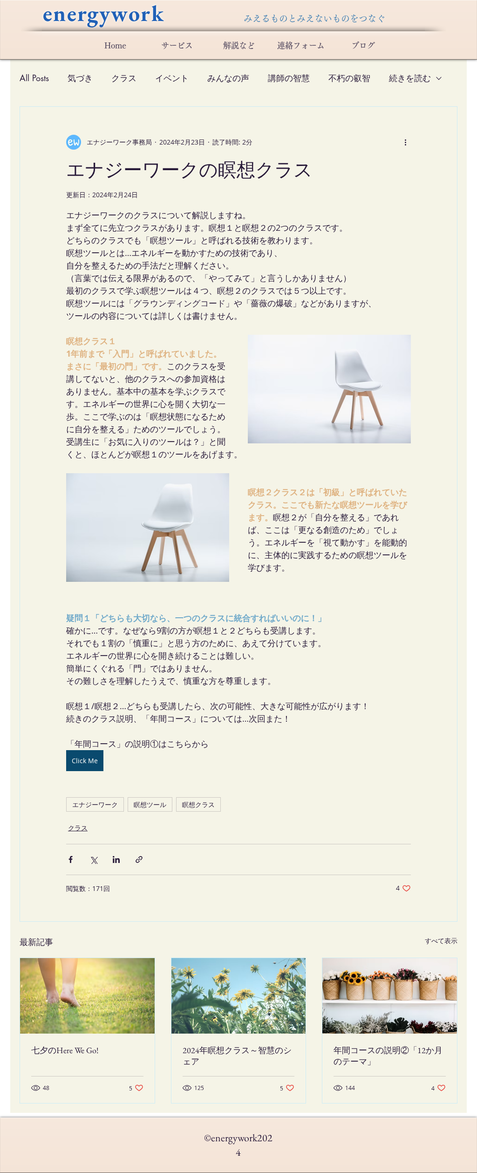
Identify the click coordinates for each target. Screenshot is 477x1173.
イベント (172, 77)
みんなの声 (228, 77)
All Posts (34, 77)
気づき (80, 77)
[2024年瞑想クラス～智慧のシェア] (238, 996)
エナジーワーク (95, 804)
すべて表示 (441, 940)
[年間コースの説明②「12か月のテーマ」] (389, 996)
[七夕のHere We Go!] (87, 996)
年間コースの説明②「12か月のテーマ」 (388, 1056)
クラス (123, 77)
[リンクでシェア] (139, 859)
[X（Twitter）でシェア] (93, 859)
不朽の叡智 (349, 77)
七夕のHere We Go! (65, 1050)
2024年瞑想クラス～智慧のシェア (237, 1056)
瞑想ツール (150, 804)
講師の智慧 (289, 77)
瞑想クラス (198, 804)
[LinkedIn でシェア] (116, 859)
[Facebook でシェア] (70, 859)
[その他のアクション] (405, 142)
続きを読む (410, 77)
